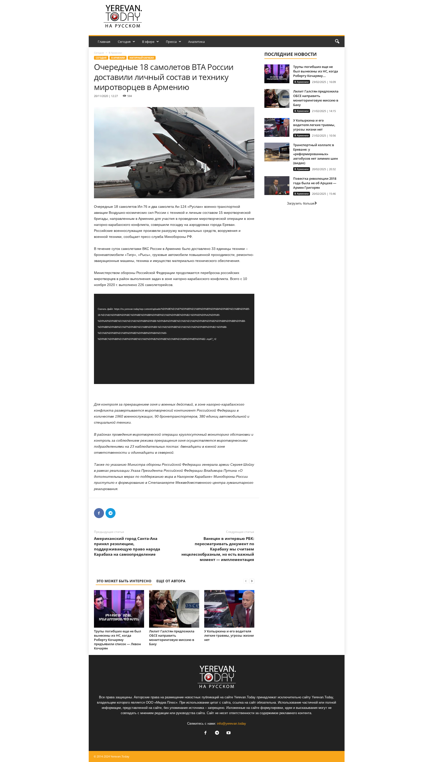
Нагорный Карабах (142, 57)
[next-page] (251, 581)
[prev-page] (245, 581)
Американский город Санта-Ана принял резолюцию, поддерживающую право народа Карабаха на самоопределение (127, 546)
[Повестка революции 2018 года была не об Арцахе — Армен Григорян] (276, 185)
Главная (104, 41)
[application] (174, 339)
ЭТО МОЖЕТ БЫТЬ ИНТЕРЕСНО (123, 581)
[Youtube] (228, 733)
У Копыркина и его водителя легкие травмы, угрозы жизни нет (229, 635)
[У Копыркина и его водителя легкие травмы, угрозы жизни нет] (229, 609)
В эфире (148, 41)
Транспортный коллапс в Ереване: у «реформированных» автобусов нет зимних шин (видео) (315, 154)
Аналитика (196, 41)
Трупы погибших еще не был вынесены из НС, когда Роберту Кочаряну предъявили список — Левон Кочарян (117, 639)
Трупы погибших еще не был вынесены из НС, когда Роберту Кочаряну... (315, 71)
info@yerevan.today (231, 723)
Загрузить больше (300, 203)
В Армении (118, 57)
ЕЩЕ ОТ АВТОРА (170, 581)
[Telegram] (110, 513)
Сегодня (124, 41)
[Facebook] (99, 513)
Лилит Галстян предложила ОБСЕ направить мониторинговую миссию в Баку (171, 637)
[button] (337, 41)
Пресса (171, 41)
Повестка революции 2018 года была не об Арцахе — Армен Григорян (314, 183)
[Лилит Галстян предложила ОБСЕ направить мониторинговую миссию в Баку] (174, 609)
